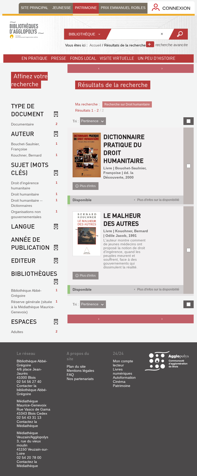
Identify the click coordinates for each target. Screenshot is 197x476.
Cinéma (119, 382)
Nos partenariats (80, 379)
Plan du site (76, 366)
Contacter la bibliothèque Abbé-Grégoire (32, 390)
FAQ (70, 375)
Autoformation (124, 377)
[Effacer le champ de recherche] (162, 34)
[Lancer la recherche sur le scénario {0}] (178, 34)
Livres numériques (122, 371)
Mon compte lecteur (123, 363)
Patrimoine (121, 386)
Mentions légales (80, 370)
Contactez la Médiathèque (27, 424)
